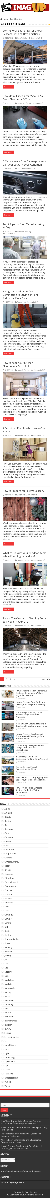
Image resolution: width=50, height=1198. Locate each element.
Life (26, 103)
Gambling (8, 915)
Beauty (7, 817)
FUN (6, 911)
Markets (8, 984)
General (8, 923)
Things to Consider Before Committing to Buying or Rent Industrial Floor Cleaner (20, 295)
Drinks (7, 870)
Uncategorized (11, 1078)
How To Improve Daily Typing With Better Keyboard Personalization (32, 778)
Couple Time (10, 853)
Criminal (8, 858)
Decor (19, 495)
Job (6, 959)
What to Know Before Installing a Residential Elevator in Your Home (31, 725)
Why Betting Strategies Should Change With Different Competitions (30, 747)
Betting (7, 821)
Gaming (8, 919)
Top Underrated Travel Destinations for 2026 (26, 768)
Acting (7, 809)
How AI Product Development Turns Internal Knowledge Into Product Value (30, 736)
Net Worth (9, 1000)
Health (7, 935)
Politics (7, 1012)
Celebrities (9, 849)
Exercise (8, 890)
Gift (6, 927)
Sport (7, 1049)
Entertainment (11, 882)
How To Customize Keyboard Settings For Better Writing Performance (29, 790)
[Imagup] (25, 7)
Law (6, 964)
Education (9, 878)
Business (20, 103)
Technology (9, 1057)
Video (7, 1086)
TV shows (8, 1074)
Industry (28, 231)
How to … (9, 943)
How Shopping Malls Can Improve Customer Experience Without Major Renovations (31, 693)
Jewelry (7, 955)
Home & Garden (23, 370)
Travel (7, 1069)
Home (5, 19)
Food (6, 906)
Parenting (8, 1004)
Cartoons (8, 837)
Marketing (9, 980)
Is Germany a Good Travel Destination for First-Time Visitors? (32, 758)
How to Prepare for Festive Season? (23, 490)
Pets (6, 1008)
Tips (18, 38)
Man (6, 976)
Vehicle (24, 38)
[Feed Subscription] (49, 24)
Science (7, 1033)
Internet (8, 951)
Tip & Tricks (10, 1061)
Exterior (8, 894)
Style (6, 1053)
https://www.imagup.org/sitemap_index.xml (21, 1171)
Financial (8, 902)
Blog (6, 825)
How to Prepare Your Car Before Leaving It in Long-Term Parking (30, 703)
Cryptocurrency (11, 862)
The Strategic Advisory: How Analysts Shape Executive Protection (29, 714)
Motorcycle (9, 988)
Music (7, 996)
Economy (8, 874)
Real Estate (9, 1016)
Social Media (10, 1045)
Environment (10, 886)
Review (20, 302)
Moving (7, 992)
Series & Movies (11, 1037)
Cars (18, 169)
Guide (7, 931)
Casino (7, 841)
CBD (6, 845)
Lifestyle (8, 972)
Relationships (10, 1021)
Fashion (8, 898)
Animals (8, 813)
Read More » (8, 87)
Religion (8, 1025)
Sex (6, 1041)
